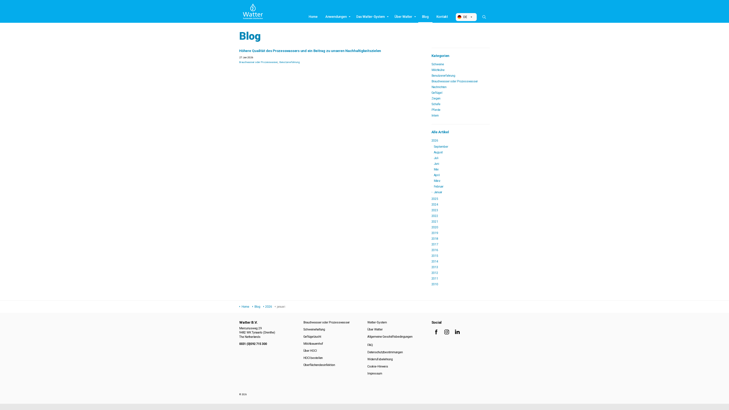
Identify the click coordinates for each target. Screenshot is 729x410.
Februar (438, 186)
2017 (435, 244)
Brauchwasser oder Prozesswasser (258, 62)
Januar (438, 192)
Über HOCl (310, 350)
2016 (435, 250)
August (438, 152)
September (441, 146)
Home (313, 17)
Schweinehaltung (314, 329)
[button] (466, 17)
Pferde (436, 110)
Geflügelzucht (312, 336)
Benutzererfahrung (289, 62)
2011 (435, 278)
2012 (435, 273)
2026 (435, 140)
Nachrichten (439, 87)
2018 (435, 238)
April (437, 175)
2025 (435, 199)
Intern (435, 115)
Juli (436, 158)
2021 (435, 221)
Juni (436, 164)
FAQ (370, 345)
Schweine (438, 64)
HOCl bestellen (313, 358)
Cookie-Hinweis (377, 366)
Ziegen (436, 98)
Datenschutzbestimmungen (385, 352)
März (437, 181)
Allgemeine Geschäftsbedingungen (390, 336)
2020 (435, 227)
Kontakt (442, 17)
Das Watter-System (370, 17)
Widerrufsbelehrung (380, 359)
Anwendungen (336, 17)
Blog (425, 17)
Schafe (436, 104)
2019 (435, 233)
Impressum (374, 373)
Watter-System (377, 322)
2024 (435, 204)
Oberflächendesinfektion (319, 365)
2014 (435, 261)
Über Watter (403, 17)
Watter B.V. (253, 11)
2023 (435, 210)
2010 (435, 284)
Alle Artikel (440, 132)
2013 (435, 267)
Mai (436, 169)
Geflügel (437, 93)
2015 (435, 256)
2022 (435, 216)
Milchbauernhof (313, 343)
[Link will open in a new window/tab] (436, 332)
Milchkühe (438, 70)
